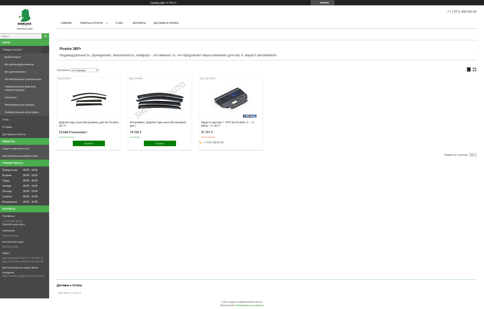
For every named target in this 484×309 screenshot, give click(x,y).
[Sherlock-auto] (24, 17)
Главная (66, 22)
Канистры (11, 97)
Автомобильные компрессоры (23, 79)
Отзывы (7, 127)
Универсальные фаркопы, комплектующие (20, 88)
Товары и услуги (12, 49)
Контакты (139, 22)
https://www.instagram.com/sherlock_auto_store (24, 276)
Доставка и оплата (69, 292)
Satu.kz (258, 302)
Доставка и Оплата (14, 134)
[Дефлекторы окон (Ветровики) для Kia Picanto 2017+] (89, 99)
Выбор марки (13, 57)
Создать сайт (157, 2)
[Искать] (45, 36)
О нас (5, 119)
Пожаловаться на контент (250, 305)
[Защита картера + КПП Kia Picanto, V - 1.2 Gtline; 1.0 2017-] (231, 99)
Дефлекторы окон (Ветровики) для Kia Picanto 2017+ (89, 124)
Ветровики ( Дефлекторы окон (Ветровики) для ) (158, 124)
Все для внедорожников (19, 64)
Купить (89, 143)
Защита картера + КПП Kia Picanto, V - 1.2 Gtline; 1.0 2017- (227, 124)
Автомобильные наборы (20, 104)
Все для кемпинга (15, 71)
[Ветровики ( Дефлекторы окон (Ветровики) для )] (160, 99)
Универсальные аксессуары (22, 112)
